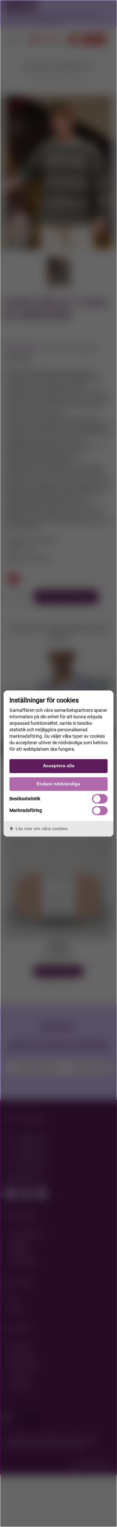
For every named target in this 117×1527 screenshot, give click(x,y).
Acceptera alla (58, 765)
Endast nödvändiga (58, 783)
